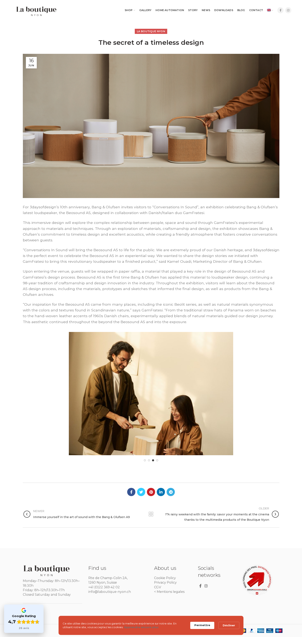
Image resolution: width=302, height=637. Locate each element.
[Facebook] (280, 10)
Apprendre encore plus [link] (141, 627)
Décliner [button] (229, 625)
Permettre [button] (202, 625)
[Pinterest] (151, 492)
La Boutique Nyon (151, 31)
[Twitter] (141, 492)
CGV (157, 587)
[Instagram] (288, 10)
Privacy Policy (165, 582)
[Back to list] (151, 514)
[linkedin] (161, 492)
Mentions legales (170, 592)
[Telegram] (171, 492)
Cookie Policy (165, 578)
